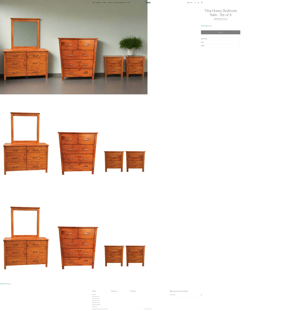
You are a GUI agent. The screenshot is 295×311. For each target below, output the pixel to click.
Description (204, 38)
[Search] (195, 2)
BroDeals (97, 309)
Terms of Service (96, 304)
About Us (94, 306)
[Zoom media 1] (74, 47)
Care (202, 42)
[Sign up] (201, 294)
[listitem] (128, 2)
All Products (95, 296)
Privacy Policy (96, 298)
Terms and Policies (147, 309)
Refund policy (96, 300)
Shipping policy (96, 302)
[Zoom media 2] (74, 141)
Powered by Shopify (104, 309)
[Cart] (201, 2)
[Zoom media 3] (74, 236)
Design (202, 45)
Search (94, 294)
